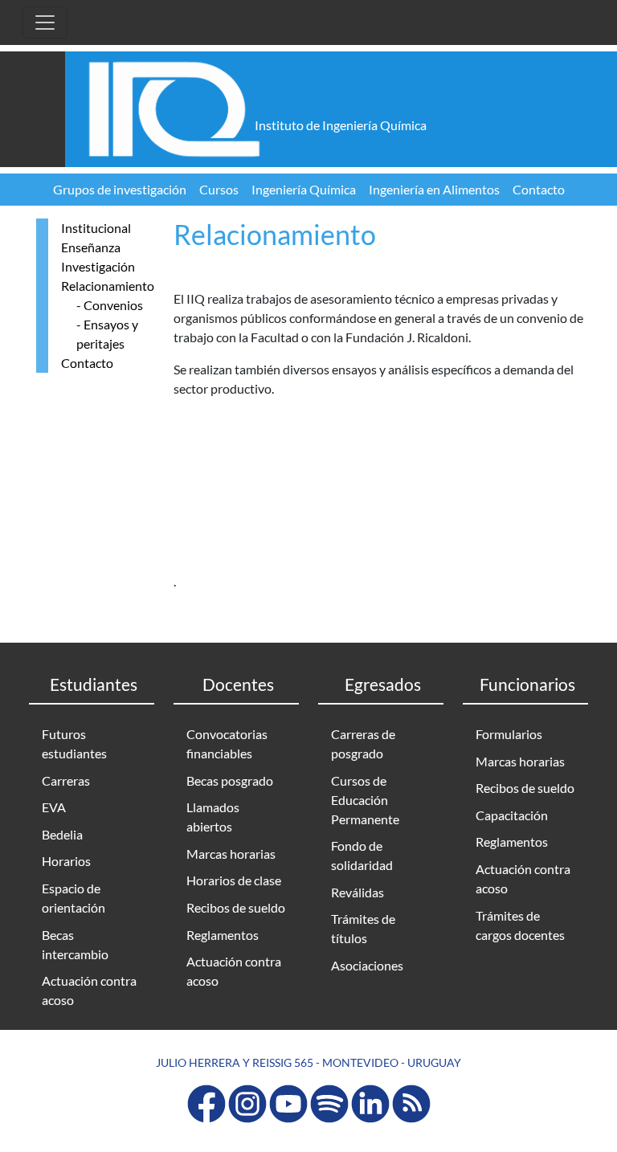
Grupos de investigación (119, 189)
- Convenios (109, 305)
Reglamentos (222, 934)
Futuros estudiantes (74, 743)
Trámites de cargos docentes (520, 925)
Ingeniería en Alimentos (434, 189)
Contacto (539, 189)
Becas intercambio (75, 944)
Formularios (509, 733)
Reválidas (357, 892)
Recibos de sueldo (235, 907)
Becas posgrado (229, 780)
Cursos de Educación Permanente (365, 800)
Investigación (98, 266)
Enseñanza (91, 247)
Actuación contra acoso (89, 990)
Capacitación (512, 815)
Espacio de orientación (73, 897)
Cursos (219, 189)
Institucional (96, 227)
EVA (54, 807)
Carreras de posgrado (363, 743)
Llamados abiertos (212, 816)
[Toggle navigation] (44, 22)
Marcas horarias (231, 853)
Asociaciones (367, 965)
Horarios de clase (233, 880)
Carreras (66, 780)
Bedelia (62, 834)
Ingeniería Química (303, 189)
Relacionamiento (107, 285)
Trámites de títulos (363, 928)
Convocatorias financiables (227, 743)
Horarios (66, 860)
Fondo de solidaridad (362, 855)
